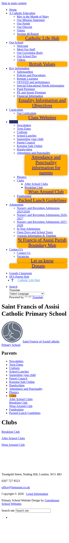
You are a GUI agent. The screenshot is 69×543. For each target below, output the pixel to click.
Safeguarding (25, 71)
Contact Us (16, 249)
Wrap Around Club (46, 191)
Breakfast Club (34, 187)
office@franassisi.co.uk (16, 487)
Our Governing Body (30, 52)
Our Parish (23, 23)
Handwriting (24, 149)
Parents (13, 121)
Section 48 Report (28, 33)
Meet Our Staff (26, 49)
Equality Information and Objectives (42, 103)
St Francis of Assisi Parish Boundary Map (42, 242)
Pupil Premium (26, 89)
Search (13, 286)
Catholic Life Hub (42, 38)
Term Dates (24, 128)
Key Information (19, 68)
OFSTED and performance (33, 82)
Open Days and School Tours (35, 232)
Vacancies (23, 256)
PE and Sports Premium (31, 92)
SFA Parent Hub (19, 276)
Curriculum (16, 109)
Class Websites (42, 117)
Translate (37, 297)
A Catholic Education (22, 13)
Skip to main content (14, 3)
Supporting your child (30, 139)
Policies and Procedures (31, 75)
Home (13, 9)
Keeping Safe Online (29, 146)
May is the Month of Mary (33, 16)
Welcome (22, 46)
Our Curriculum (26, 113)
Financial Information (30, 96)
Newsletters (24, 125)
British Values (42, 64)
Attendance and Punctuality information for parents (46, 165)
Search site (8, 510)
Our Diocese (24, 27)
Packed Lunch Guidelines (42, 200)
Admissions (16, 204)
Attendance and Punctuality (33, 152)
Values (21, 30)
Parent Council (26, 142)
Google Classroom (20, 273)
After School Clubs (36, 184)
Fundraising (24, 196)
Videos (21, 59)
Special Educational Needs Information (40, 85)
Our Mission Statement (31, 20)
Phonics (21, 177)
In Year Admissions (28, 228)
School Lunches (26, 135)
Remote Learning (27, 78)
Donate (38, 265)
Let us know (42, 260)
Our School (16, 42)
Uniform (22, 132)
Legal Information (37, 493)
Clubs (20, 180)
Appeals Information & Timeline (36, 235)
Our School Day (27, 56)
